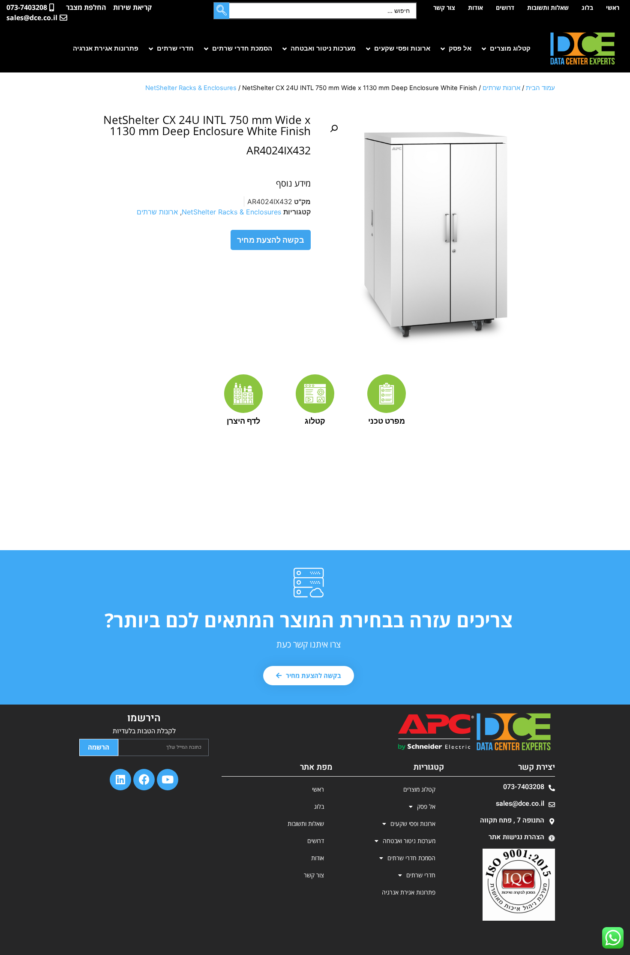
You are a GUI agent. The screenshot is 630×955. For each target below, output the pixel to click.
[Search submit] (221, 11)
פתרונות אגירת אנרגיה (408, 892)
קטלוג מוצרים (419, 789)
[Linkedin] (120, 779)
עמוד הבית (540, 88)
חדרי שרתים (420, 875)
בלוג (587, 7)
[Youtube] (167, 779)
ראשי (612, 7)
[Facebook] (144, 779)
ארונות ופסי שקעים (412, 823)
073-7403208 (523, 787)
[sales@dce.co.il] (552, 804)
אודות (475, 7)
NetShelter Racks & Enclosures (191, 88)
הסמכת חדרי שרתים (411, 858)
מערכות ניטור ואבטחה (409, 841)
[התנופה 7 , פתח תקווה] (552, 821)
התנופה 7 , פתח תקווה (512, 820)
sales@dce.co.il (520, 803)
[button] (505, 49)
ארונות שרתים (501, 88)
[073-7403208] (552, 788)
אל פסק (426, 806)
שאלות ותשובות (548, 7)
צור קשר (444, 7)
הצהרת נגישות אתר (516, 837)
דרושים (505, 7)
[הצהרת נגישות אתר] (552, 838)
